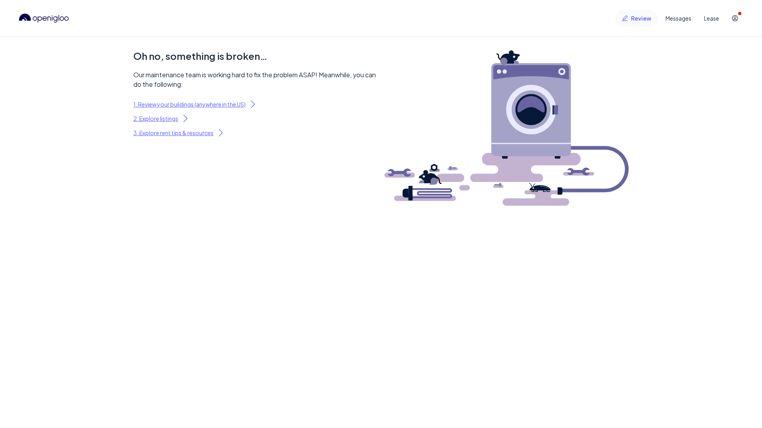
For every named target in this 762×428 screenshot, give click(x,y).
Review (641, 18)
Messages (678, 18)
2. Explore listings (155, 118)
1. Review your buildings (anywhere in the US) (189, 104)
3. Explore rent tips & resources (173, 132)
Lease (711, 18)
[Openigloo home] (44, 18)
